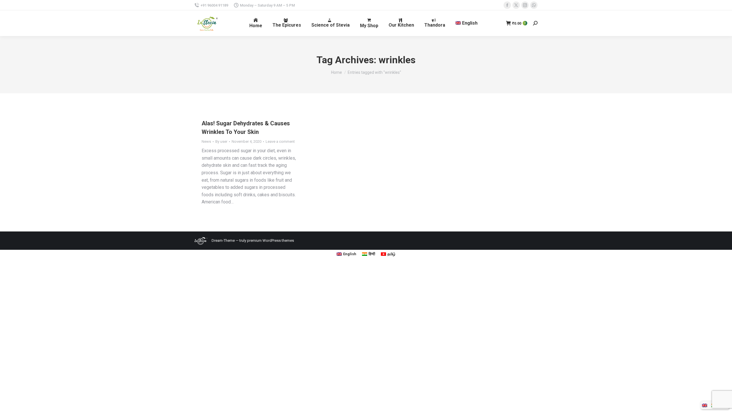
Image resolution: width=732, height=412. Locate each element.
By (221, 141)
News (206, 141)
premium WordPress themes (270, 240)
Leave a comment (280, 141)
